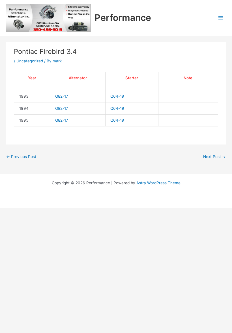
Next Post (214, 156)
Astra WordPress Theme (158, 183)
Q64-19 (117, 96)
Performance (122, 17)
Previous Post (21, 156)
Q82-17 (61, 96)
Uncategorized (29, 61)
